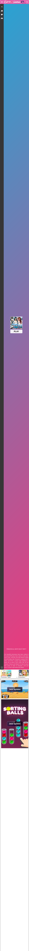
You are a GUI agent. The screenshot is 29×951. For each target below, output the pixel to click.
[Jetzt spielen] (14, 698)
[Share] (1, 6)
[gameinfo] (1, 18)
